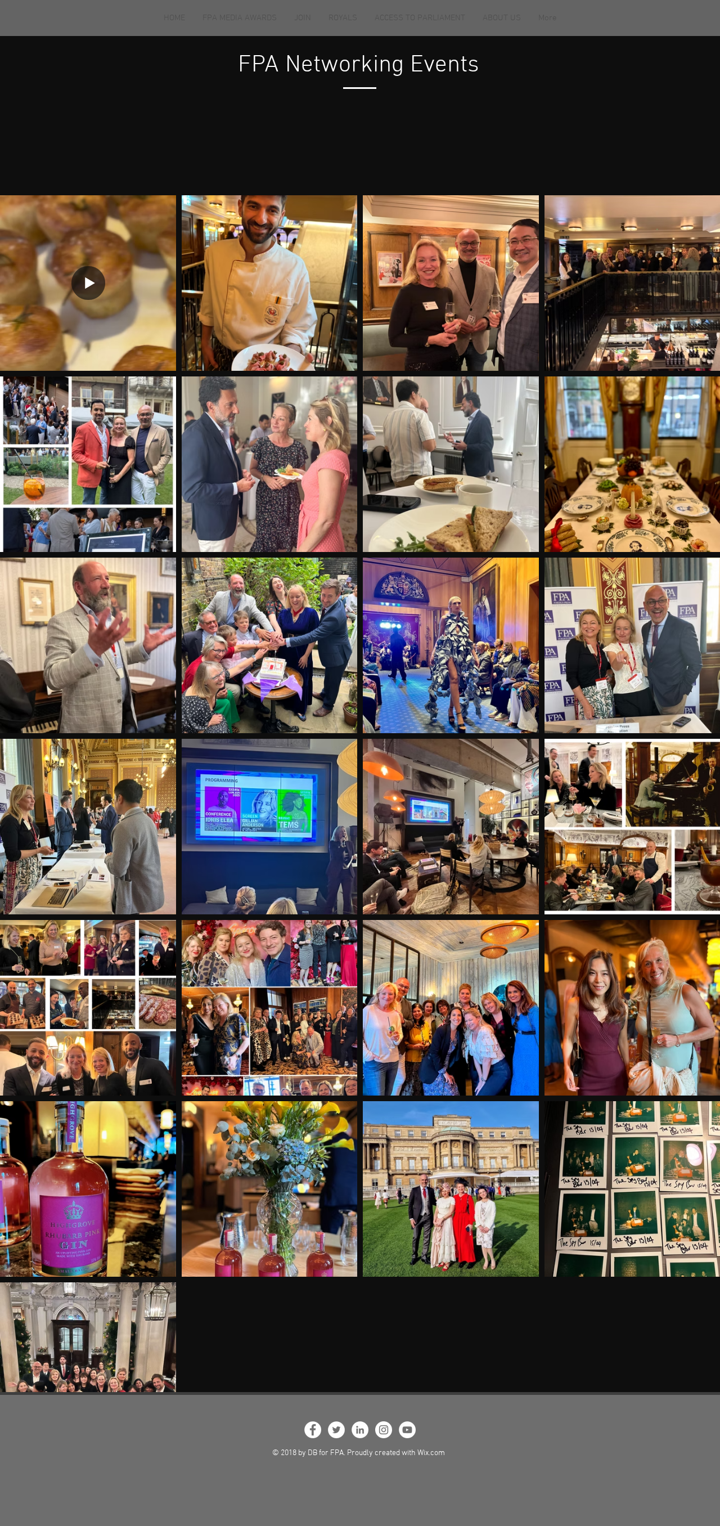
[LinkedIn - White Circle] (360, 1429)
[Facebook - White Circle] (312, 1429)
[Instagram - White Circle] (383, 1429)
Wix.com (431, 1453)
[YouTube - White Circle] (407, 1429)
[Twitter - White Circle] (336, 1429)
